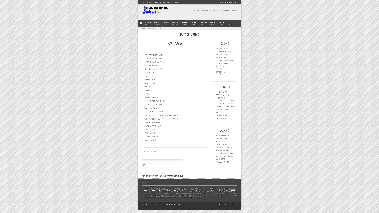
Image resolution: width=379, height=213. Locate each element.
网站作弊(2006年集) (150, 140)
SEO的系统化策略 (221, 92)
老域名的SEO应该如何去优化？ (154, 55)
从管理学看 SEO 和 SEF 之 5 (225, 54)
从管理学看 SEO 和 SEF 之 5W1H (155, 62)
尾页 (156, 151)
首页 (143, 2)
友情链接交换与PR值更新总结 (153, 112)
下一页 (153, 151)
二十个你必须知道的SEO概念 (225, 101)
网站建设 (153, 28)
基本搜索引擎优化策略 (151, 97)
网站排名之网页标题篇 (151, 136)
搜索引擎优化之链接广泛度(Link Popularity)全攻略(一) (161, 119)
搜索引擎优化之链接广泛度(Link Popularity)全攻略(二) (161, 115)
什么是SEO (148, 90)
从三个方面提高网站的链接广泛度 (154, 101)
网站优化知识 (159, 28)
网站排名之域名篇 (150, 133)
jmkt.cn (150, 205)
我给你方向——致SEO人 (223, 135)
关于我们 (149, 2)
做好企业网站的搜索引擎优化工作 (154, 69)
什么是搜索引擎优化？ (151, 65)
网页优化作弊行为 (150, 80)
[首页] (141, 23)
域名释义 (156, 2)
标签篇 (146, 94)
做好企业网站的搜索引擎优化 (225, 60)
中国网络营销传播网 (171, 205)
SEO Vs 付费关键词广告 (151, 108)
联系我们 (169, 2)
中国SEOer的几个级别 (222, 95)
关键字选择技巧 (149, 76)
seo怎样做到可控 (221, 98)
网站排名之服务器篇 (150, 72)
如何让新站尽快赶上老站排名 (225, 104)
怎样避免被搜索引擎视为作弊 (153, 58)
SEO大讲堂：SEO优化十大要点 (225, 106)
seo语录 (218, 112)
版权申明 (162, 2)
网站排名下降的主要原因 (152, 122)
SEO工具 (147, 87)
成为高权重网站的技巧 (222, 109)
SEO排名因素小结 (221, 115)
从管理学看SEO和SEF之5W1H (154, 126)
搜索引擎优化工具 (150, 83)
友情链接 (176, 2)
